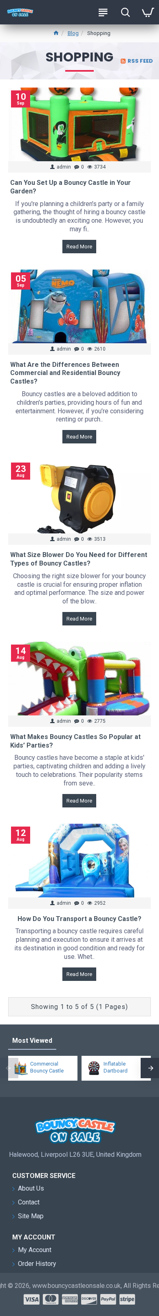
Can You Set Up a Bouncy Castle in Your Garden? (70, 187)
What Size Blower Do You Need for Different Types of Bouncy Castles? (78, 559)
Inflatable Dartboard (116, 1067)
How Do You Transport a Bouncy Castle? (79, 919)
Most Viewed (32, 1040)
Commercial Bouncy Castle (47, 1067)
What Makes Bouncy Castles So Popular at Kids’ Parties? (75, 741)
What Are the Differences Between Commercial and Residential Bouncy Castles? (65, 373)
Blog (73, 33)
